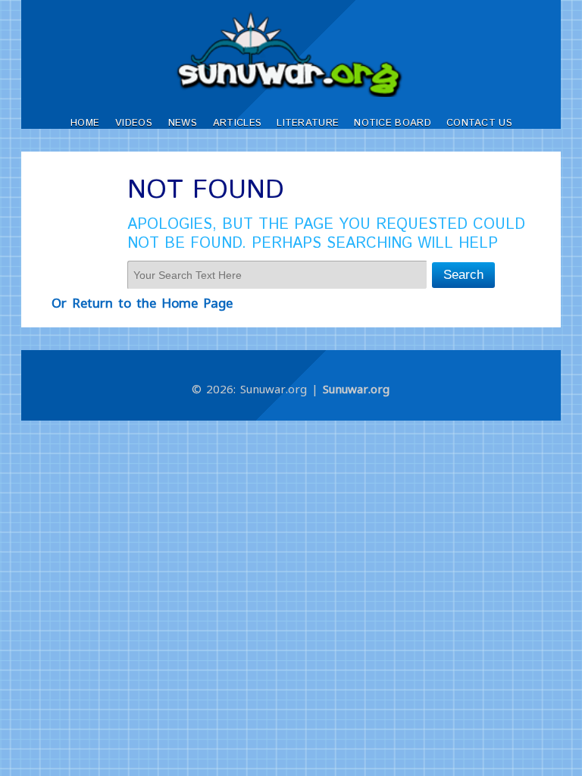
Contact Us (479, 123)
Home (84, 123)
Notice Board (392, 123)
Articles (237, 123)
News (182, 123)
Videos (133, 123)
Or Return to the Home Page (142, 302)
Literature (308, 123)
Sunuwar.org (356, 388)
